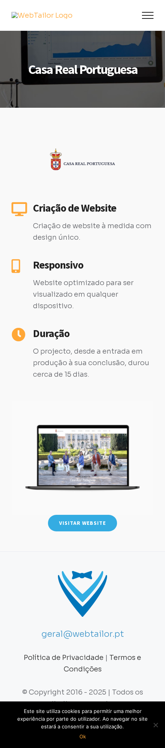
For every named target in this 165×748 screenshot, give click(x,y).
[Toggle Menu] (148, 15)
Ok (82, 736)
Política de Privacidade (64, 657)
